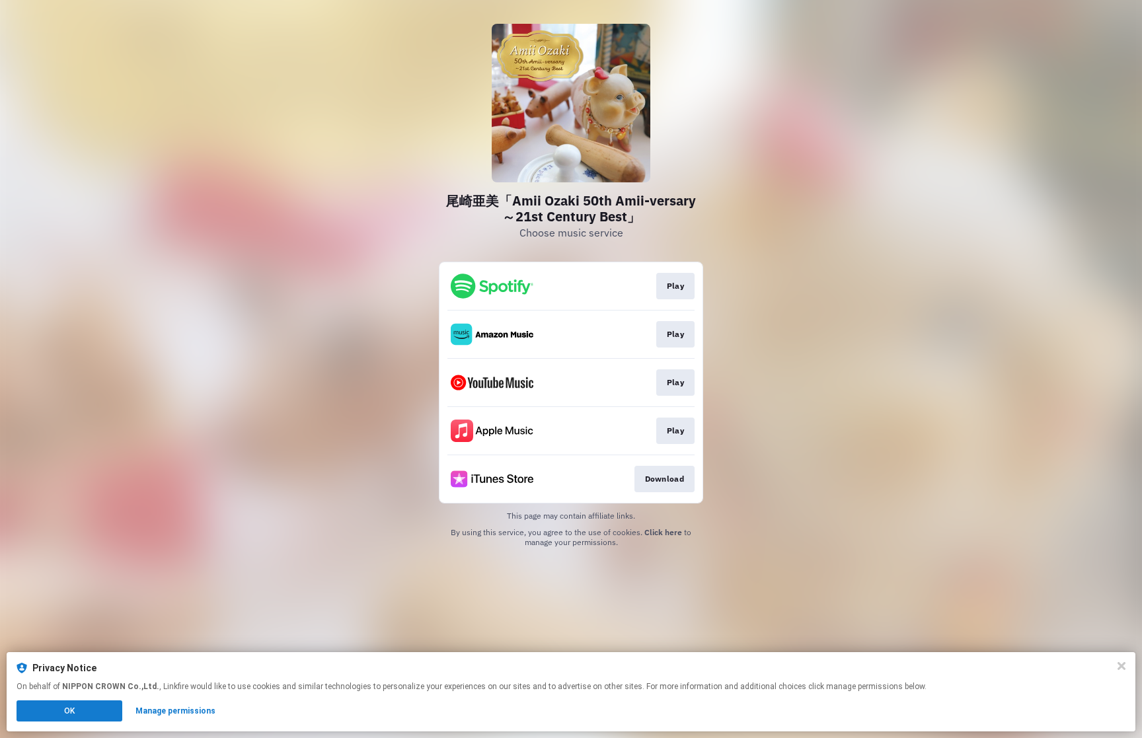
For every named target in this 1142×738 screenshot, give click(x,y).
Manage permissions (175, 711)
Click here (663, 532)
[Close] (1121, 666)
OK (69, 711)
